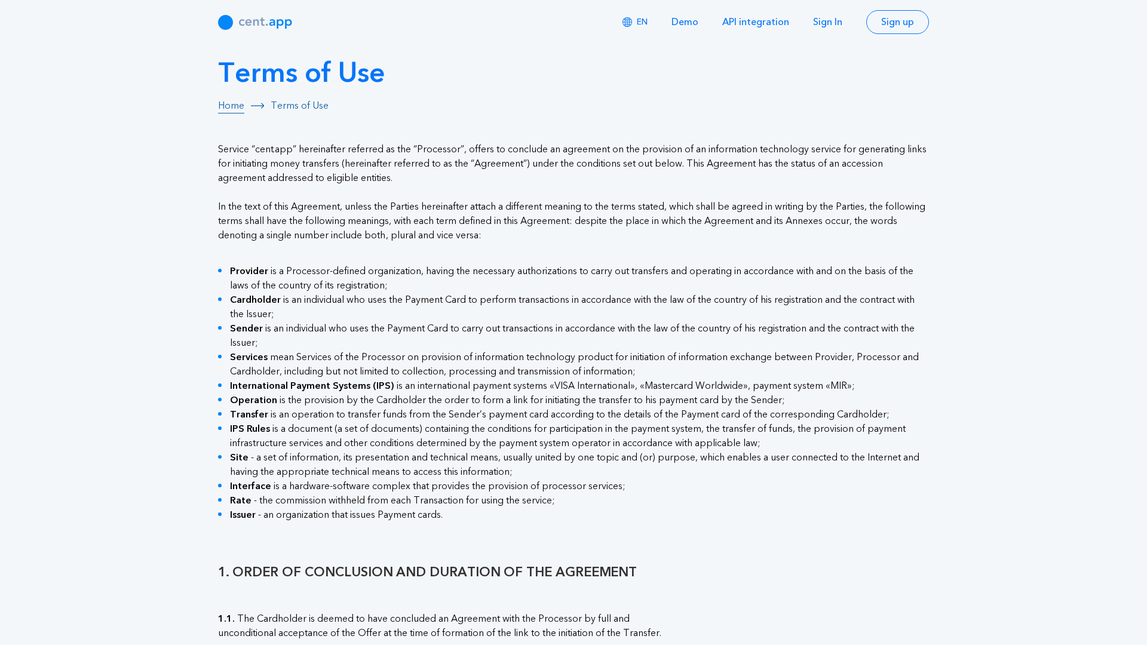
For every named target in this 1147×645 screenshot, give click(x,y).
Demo (684, 22)
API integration (755, 22)
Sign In (827, 22)
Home (231, 105)
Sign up (897, 22)
